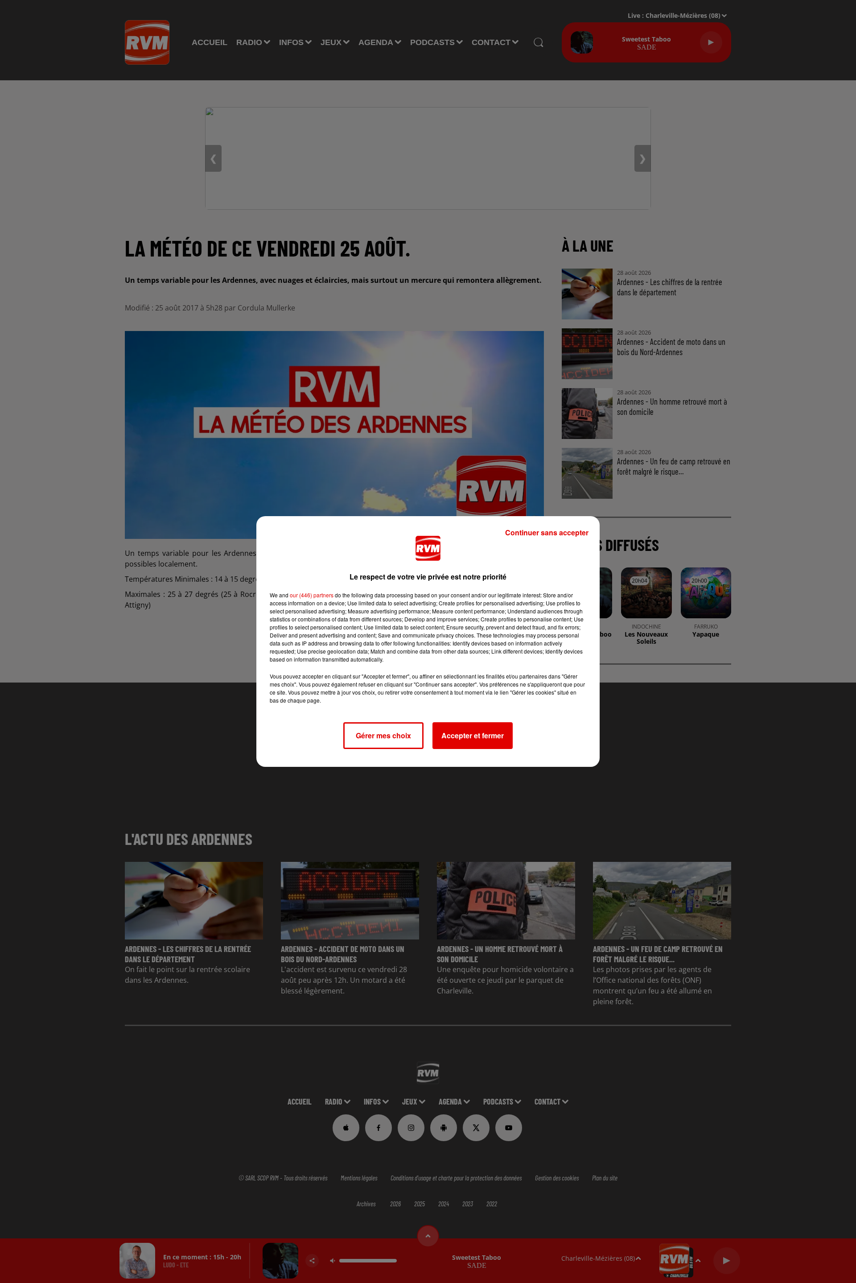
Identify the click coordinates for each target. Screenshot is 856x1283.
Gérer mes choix (383, 735)
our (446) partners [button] (311, 595)
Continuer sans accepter (546, 532)
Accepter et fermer (472, 735)
